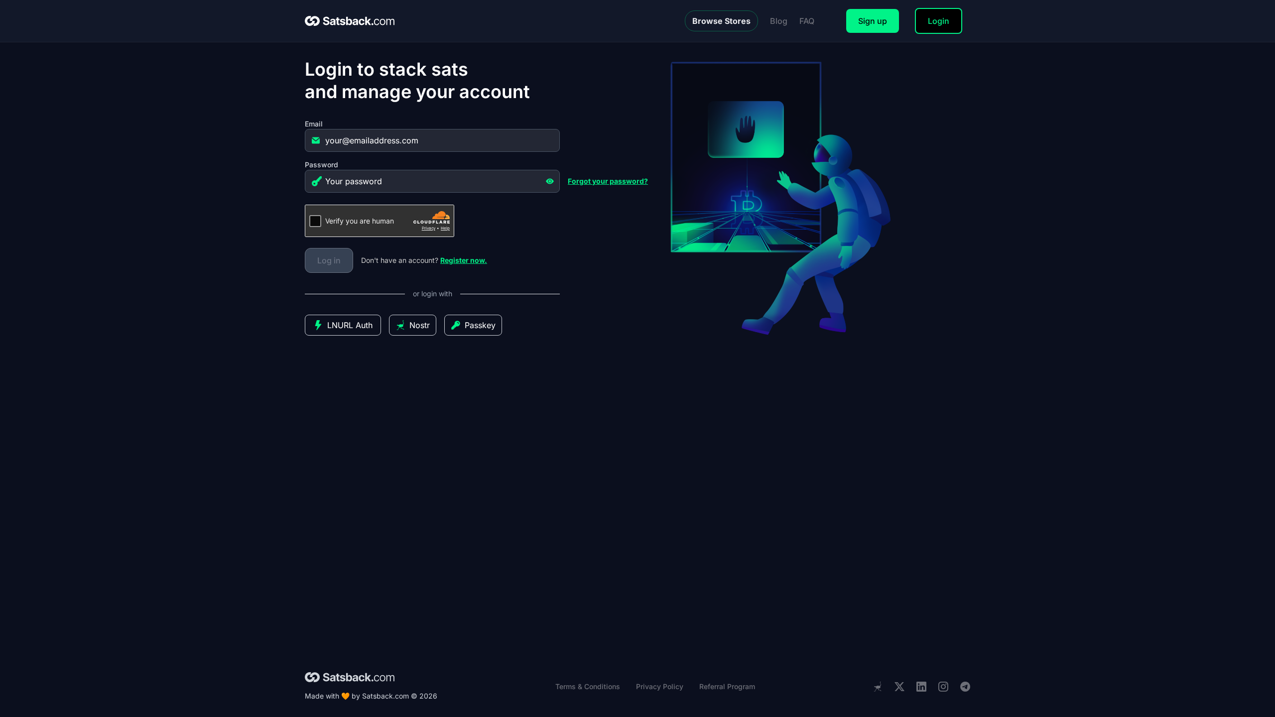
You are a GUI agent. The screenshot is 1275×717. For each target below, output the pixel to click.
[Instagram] (943, 687)
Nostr (419, 325)
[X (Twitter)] (899, 687)
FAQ (806, 21)
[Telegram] (965, 687)
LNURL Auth (350, 325)
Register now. (463, 260)
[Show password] (550, 181)
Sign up (872, 21)
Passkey (480, 325)
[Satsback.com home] (349, 21)
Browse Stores (721, 21)
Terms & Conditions (587, 686)
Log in (329, 260)
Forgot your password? (608, 181)
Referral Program (727, 686)
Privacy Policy (659, 686)
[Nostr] (878, 687)
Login (938, 21)
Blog (778, 21)
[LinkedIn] (921, 687)
